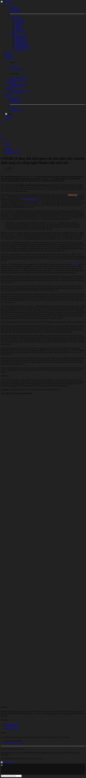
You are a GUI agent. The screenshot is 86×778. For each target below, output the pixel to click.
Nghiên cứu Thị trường (13, 153)
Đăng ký (8, 118)
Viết (2, 122)
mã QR (75, 264)
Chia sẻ (8, 143)
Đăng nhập (9, 116)
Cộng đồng (9, 151)
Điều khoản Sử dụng (12, 724)
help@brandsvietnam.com (14, 743)
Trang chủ (9, 149)
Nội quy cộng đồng (12, 728)
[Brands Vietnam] (7, 2)
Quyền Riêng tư (11, 726)
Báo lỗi (8, 145)
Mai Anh (3, 138)
